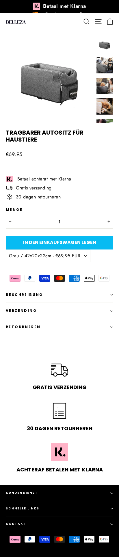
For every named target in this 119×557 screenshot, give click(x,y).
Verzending (21, 310)
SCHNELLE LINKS (22, 508)
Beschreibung (24, 294)
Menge (14, 210)
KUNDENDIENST (22, 493)
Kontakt (16, 524)
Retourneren (23, 326)
